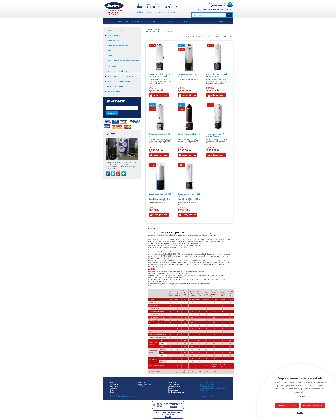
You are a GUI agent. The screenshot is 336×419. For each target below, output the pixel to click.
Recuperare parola (173, 384)
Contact (221, 21)
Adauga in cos (160, 95)
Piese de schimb (113, 91)
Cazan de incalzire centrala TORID (121, 162)
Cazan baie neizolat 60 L (160, 194)
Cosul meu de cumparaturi (176, 392)
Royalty (212, 396)
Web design (203, 396)
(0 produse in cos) (218, 5)
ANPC (140, 386)
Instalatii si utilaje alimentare (118, 71)
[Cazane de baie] (114, 15)
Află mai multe (299, 396)
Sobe (109, 51)
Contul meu (229, 9)
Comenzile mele (173, 390)
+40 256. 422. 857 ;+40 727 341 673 (160, 7)
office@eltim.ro (173, 12)
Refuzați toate (287, 406)
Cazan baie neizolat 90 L (189, 134)
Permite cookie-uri (313, 406)
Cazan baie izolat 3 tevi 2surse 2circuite (217, 135)
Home (110, 21)
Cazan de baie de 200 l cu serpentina (216, 75)
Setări (300, 413)
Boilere (110, 56)
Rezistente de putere (115, 86)
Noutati (209, 21)
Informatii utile (124, 21)
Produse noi (158, 21)
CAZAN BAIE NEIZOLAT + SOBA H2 (189, 75)
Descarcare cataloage (192, 21)
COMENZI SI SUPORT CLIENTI (157, 4)
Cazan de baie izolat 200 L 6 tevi (189, 195)
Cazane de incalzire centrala (117, 46)
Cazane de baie (113, 41)
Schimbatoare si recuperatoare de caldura (123, 61)
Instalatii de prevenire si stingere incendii (123, 76)
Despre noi (173, 21)
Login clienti (201, 9)
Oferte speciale (141, 21)
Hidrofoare (111, 66)
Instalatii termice (156, 31)
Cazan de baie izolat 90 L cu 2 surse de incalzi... (159, 75)
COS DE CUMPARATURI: (217, 4)
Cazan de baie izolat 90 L (159, 135)
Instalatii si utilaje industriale (118, 81)
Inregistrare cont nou (215, 9)
